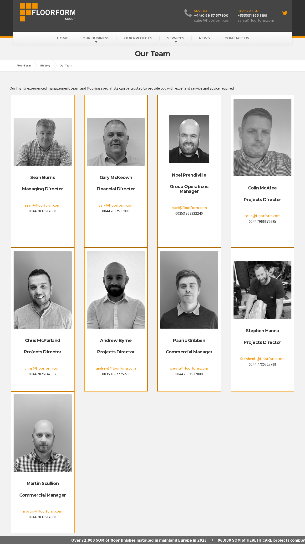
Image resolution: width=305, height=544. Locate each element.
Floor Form (24, 65)
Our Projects (138, 38)
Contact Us (236, 38)
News (204, 38)
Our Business (96, 38)
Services (175, 38)
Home (62, 38)
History (45, 65)
